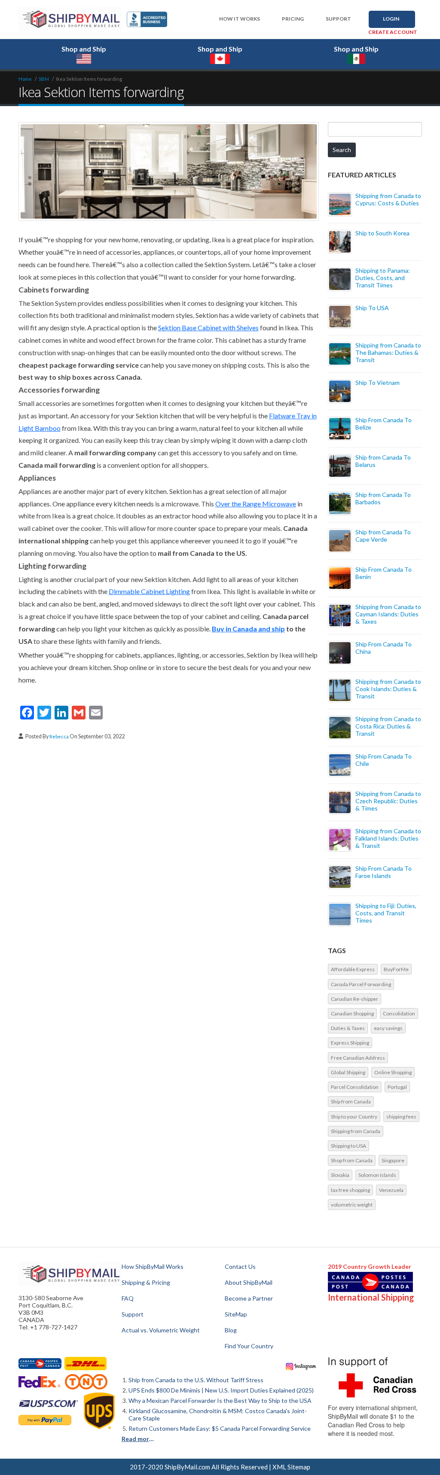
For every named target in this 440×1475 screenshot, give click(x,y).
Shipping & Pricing (146, 1282)
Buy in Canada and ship (248, 629)
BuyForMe (396, 969)
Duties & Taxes (348, 1028)
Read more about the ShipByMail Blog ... (139, 1438)
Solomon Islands (377, 1175)
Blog (231, 1330)
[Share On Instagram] (301, 1366)
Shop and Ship (83, 49)
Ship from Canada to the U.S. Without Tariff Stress (195, 1380)
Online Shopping (393, 1072)
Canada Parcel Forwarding (361, 984)
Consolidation (399, 1013)
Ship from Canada (351, 1101)
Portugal (397, 1087)
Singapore (393, 1160)
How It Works (239, 18)
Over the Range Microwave (255, 504)
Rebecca (59, 736)
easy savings (388, 1028)
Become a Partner (249, 1298)
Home (25, 79)
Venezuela (391, 1190)
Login (391, 18)
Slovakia (340, 1175)
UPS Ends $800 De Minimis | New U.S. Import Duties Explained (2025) (221, 1390)
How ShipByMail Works (152, 1266)
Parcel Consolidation (355, 1087)
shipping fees (401, 1116)
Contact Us (240, 1266)
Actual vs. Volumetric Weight (161, 1330)
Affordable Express (353, 969)
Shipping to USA (348, 1146)
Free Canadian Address (358, 1057)
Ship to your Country (354, 1116)
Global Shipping (348, 1072)
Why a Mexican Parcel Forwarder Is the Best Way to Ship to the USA (220, 1400)
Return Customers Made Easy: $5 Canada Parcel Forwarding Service (219, 1428)
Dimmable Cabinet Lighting (149, 591)
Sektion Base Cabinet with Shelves (208, 327)
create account (392, 32)
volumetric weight (352, 1204)
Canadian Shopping (352, 1013)
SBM (44, 79)
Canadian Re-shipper (354, 999)
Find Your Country (249, 1346)
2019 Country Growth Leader (369, 1266)
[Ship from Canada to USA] (39, 1363)
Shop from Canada (352, 1160)
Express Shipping (350, 1042)
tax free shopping (350, 1190)
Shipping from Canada (355, 1131)
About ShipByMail (248, 1282)
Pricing (293, 18)
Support (338, 18)
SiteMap (236, 1314)
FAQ (128, 1298)
